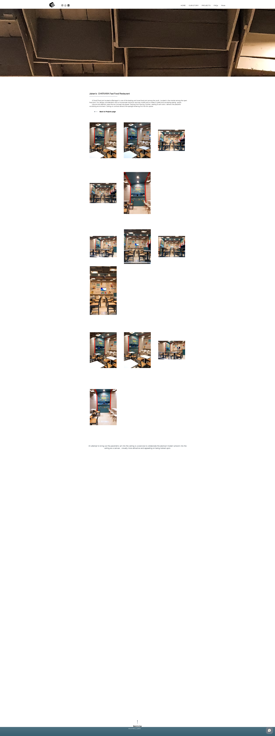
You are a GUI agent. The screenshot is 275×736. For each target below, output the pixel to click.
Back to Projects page (108, 111)
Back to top (137, 726)
